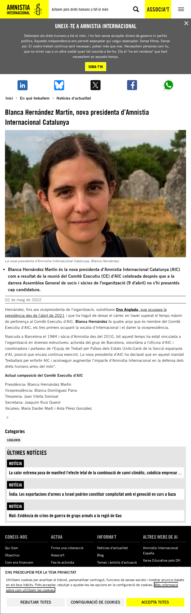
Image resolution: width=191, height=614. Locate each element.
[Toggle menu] (181, 9)
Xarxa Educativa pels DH (161, 560)
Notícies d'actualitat (73, 98)
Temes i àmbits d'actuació (117, 562)
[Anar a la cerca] (136, 9)
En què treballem (34, 98)
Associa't (158, 9)
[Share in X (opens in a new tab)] (95, 85)
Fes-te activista (62, 562)
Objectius (12, 555)
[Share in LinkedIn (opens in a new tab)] (22, 85)
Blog (100, 555)
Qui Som (11, 548)
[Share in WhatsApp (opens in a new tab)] (168, 85)
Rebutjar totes (35, 602)
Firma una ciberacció (67, 548)
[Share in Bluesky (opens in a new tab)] (59, 85)
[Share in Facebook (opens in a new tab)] (132, 85)
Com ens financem (19, 562)
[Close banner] (186, 23)
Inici (9, 98)
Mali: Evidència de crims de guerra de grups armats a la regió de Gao (65, 515)
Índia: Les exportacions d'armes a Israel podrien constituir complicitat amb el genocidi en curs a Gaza (92, 494)
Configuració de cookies (95, 602)
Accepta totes (155, 602)
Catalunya (13, 440)
